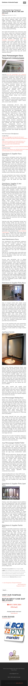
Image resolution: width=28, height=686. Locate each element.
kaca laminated (21, 572)
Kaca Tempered (17, 568)
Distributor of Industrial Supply (10, 2)
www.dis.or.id (14, 613)
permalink (19, 576)
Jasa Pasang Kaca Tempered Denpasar (11, 582)
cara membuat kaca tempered (12, 570)
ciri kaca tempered (13, 572)
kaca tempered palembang (12, 575)
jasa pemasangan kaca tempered (18, 74)
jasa (8, 74)
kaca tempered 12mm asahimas (9, 573)
